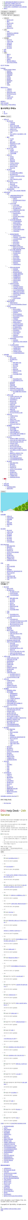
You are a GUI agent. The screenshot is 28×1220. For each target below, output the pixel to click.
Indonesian (9, 72)
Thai (8, 83)
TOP (2, 1210)
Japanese (9, 71)
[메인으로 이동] (2, 511)
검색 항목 (3, 848)
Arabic (8, 84)
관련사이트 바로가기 (5, 1165)
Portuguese (9, 80)
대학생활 (6, 38)
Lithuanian (9, 75)
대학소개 (6, 18)
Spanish (9, 82)
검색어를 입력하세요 (17, 848)
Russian (9, 79)
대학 (5, 29)
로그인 (5, 113)
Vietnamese (10, 73)
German (9, 77)
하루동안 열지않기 (7, 15)
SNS (5, 52)
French (8, 76)
